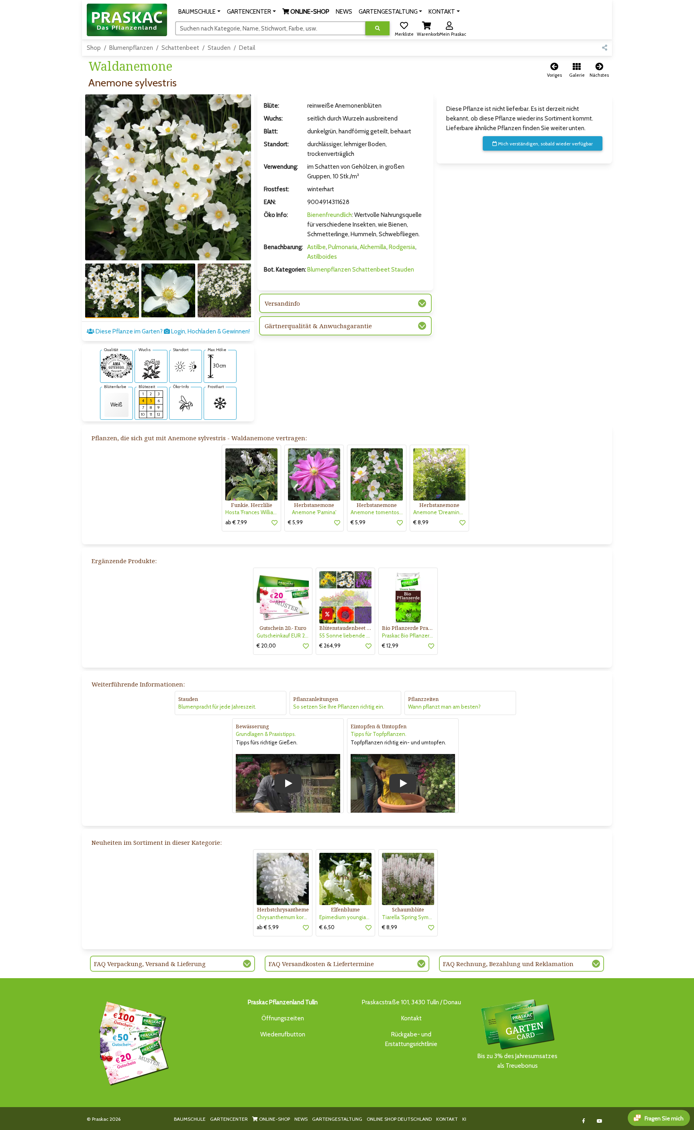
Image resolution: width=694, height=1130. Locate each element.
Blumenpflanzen (131, 47)
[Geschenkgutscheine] (132, 1042)
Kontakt (411, 1018)
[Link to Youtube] (600, 1121)
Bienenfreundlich (329, 215)
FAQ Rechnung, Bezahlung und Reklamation (508, 964)
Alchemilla (373, 247)
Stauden (219, 47)
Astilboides (322, 256)
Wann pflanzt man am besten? (444, 706)
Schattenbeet (180, 47)
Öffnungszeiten (282, 1018)
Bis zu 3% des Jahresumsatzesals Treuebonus (517, 1060)
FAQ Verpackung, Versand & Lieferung (150, 964)
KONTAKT (447, 1119)
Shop (94, 47)
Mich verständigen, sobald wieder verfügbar (545, 144)
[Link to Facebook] (584, 1121)
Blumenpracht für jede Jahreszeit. (217, 706)
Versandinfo (282, 303)
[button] (199, 12)
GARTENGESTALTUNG (337, 1119)
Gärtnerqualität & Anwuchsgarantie (318, 326)
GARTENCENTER (229, 1119)
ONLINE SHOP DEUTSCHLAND (399, 1119)
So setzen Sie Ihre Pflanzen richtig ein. (338, 706)
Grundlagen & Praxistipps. (266, 734)
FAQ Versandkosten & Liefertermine (321, 964)
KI (464, 1119)
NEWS (301, 1119)
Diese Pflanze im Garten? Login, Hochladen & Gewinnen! (172, 331)
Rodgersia (402, 247)
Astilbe (316, 247)
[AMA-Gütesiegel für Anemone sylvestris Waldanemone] (116, 365)
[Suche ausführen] (377, 28)
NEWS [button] (344, 11)
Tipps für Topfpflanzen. (378, 734)
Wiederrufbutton (282, 1034)
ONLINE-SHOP (274, 1119)
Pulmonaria (342, 247)
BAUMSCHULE (190, 1119)
